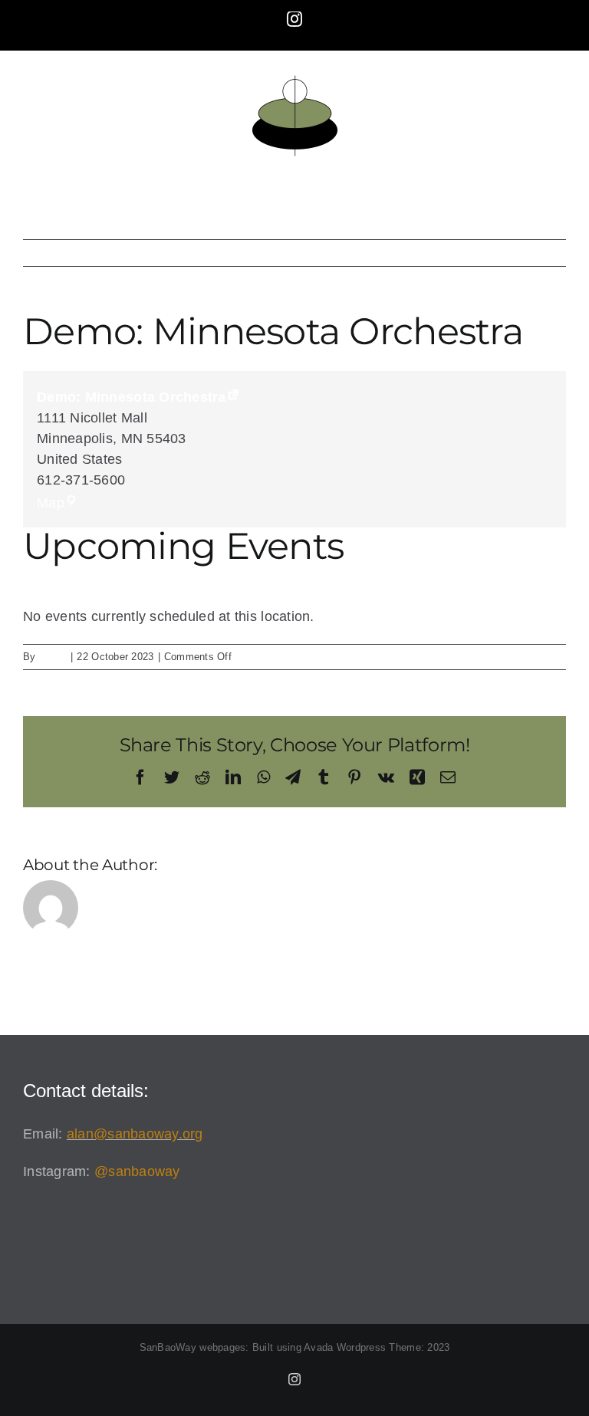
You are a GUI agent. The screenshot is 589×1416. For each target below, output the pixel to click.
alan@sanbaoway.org (135, 1134)
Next (537, 253)
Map (57, 503)
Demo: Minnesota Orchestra (131, 397)
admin (53, 656)
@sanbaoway (137, 1171)
